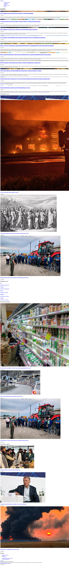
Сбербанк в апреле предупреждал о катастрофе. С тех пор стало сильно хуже (13, 97)
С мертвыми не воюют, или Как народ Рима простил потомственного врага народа (14, 233)
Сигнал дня (6, 3)
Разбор (1, 43)
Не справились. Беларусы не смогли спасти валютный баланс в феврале (19, 29)
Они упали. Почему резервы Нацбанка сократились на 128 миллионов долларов (20, 70)
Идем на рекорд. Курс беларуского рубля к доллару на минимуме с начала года (20, 62)
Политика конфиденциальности (7, 558)
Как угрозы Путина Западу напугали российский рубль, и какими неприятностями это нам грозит (25, 54)
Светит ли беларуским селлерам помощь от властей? (9, 192)
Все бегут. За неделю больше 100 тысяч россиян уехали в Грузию (11, 396)
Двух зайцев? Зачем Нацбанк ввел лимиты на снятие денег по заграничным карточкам (22, 37)
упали (21, 74)
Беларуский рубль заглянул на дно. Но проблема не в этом (15, 87)
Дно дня (1, 11)
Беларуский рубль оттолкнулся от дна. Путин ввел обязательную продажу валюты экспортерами (25, 78)
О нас (5, 5)
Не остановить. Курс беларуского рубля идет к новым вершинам (16, 13)
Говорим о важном (7, 2)
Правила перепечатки (5, 559)
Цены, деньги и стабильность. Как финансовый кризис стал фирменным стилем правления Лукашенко (27, 45)
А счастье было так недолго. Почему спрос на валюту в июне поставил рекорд (20, 21)
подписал (1, 83)
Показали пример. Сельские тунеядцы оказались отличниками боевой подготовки (14, 277)
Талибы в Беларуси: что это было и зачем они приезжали (10, 469)
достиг (45, 91)
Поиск (5, 6)
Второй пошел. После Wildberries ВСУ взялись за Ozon (9, 549)
